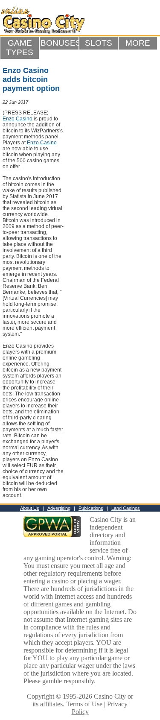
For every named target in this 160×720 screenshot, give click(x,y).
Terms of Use (84, 704)
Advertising (58, 508)
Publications (91, 508)
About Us (29, 508)
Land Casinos (125, 508)
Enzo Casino (17, 119)
